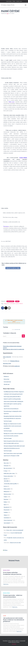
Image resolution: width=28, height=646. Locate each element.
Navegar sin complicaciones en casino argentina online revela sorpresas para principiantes (12, 426)
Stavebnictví (6, 507)
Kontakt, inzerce (19, 1)
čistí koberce (12, 303)
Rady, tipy (6, 499)
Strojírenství (6, 509)
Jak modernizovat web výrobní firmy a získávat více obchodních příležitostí (13, 619)
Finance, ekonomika (8, 476)
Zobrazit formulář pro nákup (13, 268)
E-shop (5, 470)
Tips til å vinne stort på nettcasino (11, 408)
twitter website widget (17, 329)
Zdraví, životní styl (8, 520)
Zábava (5, 515)
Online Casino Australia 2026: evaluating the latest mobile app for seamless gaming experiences (13, 404)
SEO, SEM (6, 481)
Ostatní (5, 496)
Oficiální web (6, 384)
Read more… (6, 584)
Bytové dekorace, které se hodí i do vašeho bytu (13, 349)
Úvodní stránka (9, 1)
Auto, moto (6, 463)
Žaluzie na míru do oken (15, 542)
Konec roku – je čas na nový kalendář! (15, 530)
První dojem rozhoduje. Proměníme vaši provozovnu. (12, 573)
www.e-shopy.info (7, 356)
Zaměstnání (6, 517)
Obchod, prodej (10, 301)
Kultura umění (7, 488)
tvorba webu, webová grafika (10, 483)
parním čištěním (19, 303)
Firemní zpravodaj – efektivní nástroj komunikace (12, 596)
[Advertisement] (14, 30)
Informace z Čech (7, 363)
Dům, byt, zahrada (8, 468)
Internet (5, 478)
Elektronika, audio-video (9, 473)
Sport (5, 504)
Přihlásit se (6, 376)
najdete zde (17, 366)
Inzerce (5, 486)
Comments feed (7, 381)
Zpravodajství (7, 523)
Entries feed (6, 379)
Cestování (6, 465)
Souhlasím (14, 644)
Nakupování (6, 491)
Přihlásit (13, 1)
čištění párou (6, 303)
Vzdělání (6, 512)
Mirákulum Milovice (14, 361)
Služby (17, 301)
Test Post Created (8, 421)
